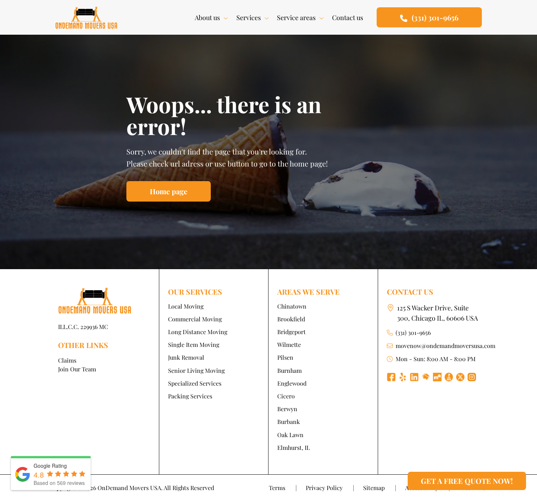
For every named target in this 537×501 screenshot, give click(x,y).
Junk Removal (186, 357)
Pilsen (285, 357)
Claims (67, 360)
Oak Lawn (290, 435)
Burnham (289, 370)
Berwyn (287, 409)
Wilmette (289, 344)
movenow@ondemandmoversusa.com (445, 345)
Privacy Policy (330, 488)
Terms (283, 488)
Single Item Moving (193, 344)
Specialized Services (194, 383)
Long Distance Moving (197, 332)
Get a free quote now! (467, 481)
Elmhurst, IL (293, 447)
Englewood (291, 383)
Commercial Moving (195, 319)
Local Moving (185, 306)
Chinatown (291, 306)
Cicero (286, 396)
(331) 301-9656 (413, 332)
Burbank (288, 421)
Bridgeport (291, 332)
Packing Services (190, 396)
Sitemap (379, 488)
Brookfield (291, 319)
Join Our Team (77, 369)
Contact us (347, 17)
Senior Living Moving (196, 370)
